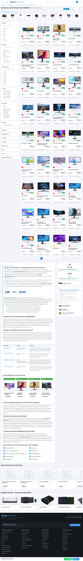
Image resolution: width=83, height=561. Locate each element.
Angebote (72, 8)
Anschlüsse (4, 138)
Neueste (78, 8)
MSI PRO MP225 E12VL (63, 481)
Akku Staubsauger (25, 532)
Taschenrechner (45, 543)
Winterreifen (65, 541)
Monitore (26, 4)
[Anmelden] (80, 2)
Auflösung (4, 88)
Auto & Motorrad (5, 536)
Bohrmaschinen (45, 534)
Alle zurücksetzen (16, 12)
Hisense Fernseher (25, 538)
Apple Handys (65, 547)
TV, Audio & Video (5, 538)
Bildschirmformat (5, 134)
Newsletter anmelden (75, 525)
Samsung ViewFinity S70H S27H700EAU (27, 482)
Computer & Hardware (11, 4)
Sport (3, 541)
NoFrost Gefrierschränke (27, 539)
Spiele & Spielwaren (5, 549)
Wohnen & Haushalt (5, 547)
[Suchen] (77, 2)
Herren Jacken (45, 538)
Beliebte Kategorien (66, 530)
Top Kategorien (45, 530)
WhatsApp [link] (68, 559)
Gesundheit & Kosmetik (6, 551)
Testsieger (4, 122)
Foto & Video (4, 539)
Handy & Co (4, 534)
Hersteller (4, 23)
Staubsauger (65, 538)
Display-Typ (4, 130)
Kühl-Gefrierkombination (67, 534)
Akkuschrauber (45, 532)
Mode (3, 543)
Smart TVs (24, 541)
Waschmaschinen (45, 547)
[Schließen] (81, 559)
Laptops (43, 541)
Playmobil (24, 536)
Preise (3, 153)
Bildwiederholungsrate (7, 157)
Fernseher (64, 532)
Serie (3, 149)
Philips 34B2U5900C (44, 481)
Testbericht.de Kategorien (7, 530)
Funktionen (4, 141)
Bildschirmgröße (5, 66)
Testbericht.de (3, 4)
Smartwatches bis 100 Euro (27, 545)
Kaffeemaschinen (45, 536)
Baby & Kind (4, 553)
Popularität (66, 8)
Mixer (63, 545)
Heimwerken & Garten (6, 545)
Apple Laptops (25, 534)
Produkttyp (4, 45)
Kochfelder (44, 539)
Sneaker (23, 543)
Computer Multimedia (19, 4)
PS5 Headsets (24, 547)
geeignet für (4, 103)
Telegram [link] (77, 559)
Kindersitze (64, 543)
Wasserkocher (45, 545)
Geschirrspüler (65, 536)
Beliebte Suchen (25, 530)
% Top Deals (64, 549)
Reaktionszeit (5, 145)
